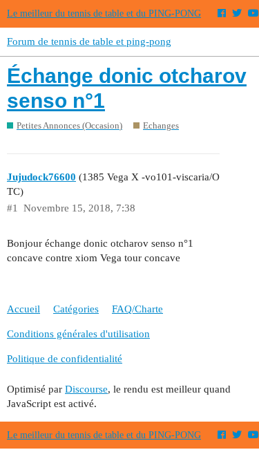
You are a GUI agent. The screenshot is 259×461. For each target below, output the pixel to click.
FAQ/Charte (137, 308)
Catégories (76, 308)
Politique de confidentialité (64, 358)
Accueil (23, 308)
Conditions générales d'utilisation (78, 333)
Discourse (86, 389)
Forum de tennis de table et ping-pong (89, 41)
